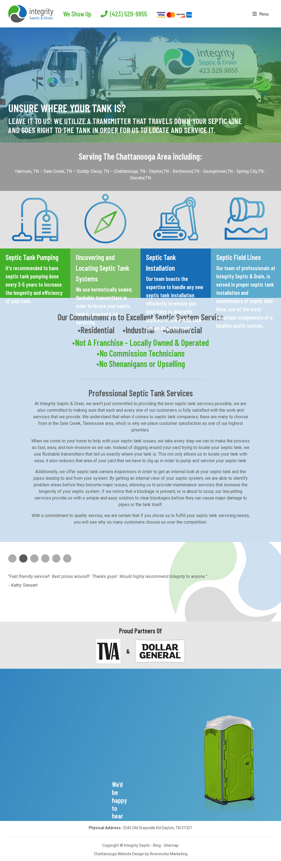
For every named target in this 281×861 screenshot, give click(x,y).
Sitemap (171, 845)
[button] (10, 73)
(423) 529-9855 (128, 14)
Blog (157, 845)
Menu (263, 14)
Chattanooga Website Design (119, 854)
